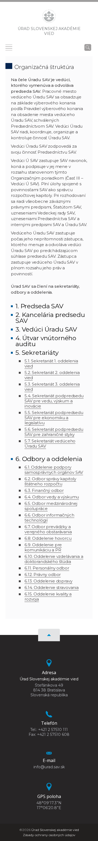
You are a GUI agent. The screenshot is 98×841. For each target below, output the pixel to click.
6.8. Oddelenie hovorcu (48, 538)
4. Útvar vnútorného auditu (46, 341)
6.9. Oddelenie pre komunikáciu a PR (43, 547)
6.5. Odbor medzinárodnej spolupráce (50, 506)
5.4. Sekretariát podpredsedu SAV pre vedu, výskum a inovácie (54, 401)
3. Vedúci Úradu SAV (46, 329)
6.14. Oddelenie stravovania (51, 587)
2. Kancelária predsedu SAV (50, 318)
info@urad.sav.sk (49, 766)
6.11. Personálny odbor (46, 568)
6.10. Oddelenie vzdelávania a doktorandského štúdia (53, 559)
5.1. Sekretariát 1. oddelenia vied (51, 363)
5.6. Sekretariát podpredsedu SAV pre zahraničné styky (53, 432)
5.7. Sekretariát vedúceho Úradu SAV (49, 443)
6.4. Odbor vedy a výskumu (51, 496)
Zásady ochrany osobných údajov (49, 835)
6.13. (28, 581)
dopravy (63, 581)
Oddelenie (44, 581)
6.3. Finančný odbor (44, 490)
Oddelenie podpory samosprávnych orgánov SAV (53, 470)
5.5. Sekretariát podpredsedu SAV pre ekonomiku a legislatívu (53, 417)
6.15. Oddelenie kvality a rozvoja (48, 596)
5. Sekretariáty (37, 352)
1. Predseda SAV (39, 306)
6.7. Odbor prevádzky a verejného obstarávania (48, 529)
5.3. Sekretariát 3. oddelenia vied (52, 387)
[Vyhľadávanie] (87, 47)
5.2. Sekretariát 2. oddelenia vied (52, 375)
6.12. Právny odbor (42, 574)
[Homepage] (49, 17)
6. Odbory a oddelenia (49, 459)
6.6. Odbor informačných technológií (49, 517)
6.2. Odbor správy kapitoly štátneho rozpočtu (50, 481)
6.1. (27, 467)
